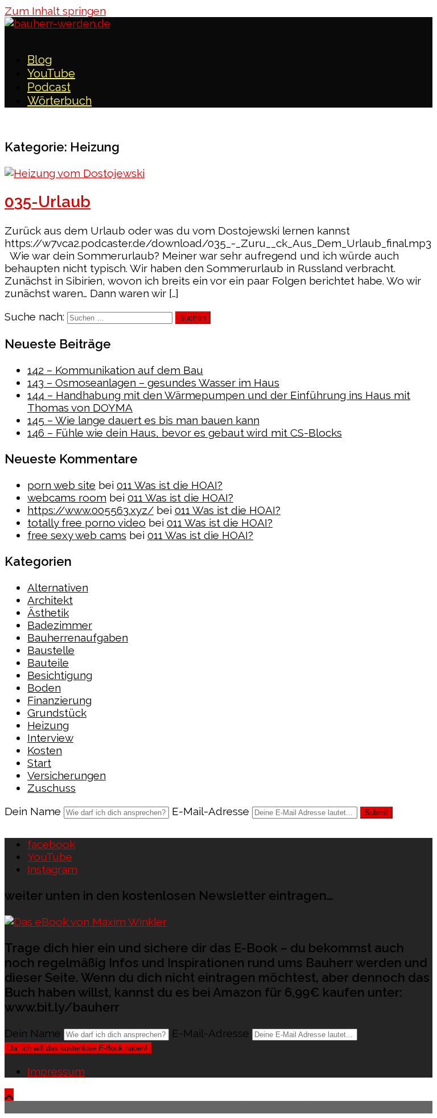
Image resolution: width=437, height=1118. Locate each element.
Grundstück (56, 712)
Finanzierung (59, 700)
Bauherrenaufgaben (77, 637)
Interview (50, 737)
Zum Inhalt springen (55, 11)
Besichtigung (59, 675)
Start (39, 763)
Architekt (50, 600)
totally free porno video (86, 522)
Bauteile (48, 662)
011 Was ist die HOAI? (169, 485)
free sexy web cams (76, 535)
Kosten (44, 750)
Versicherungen (66, 775)
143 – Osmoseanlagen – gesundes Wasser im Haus (153, 382)
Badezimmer (59, 625)
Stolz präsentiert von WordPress (86, 1107)
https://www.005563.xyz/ (90, 510)
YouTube (51, 73)
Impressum (56, 1071)
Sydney (234, 1107)
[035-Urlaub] (75, 173)
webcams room (66, 497)
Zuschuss (51, 788)
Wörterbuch (59, 101)
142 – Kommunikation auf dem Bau (115, 370)
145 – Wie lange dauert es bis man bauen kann (143, 420)
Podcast (49, 87)
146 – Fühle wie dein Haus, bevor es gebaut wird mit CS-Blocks (184, 432)
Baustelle (51, 650)
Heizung (48, 725)
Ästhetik (48, 612)
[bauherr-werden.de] (57, 23)
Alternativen (57, 587)
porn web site (61, 485)
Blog (39, 60)
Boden (44, 687)
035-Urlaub (47, 201)
